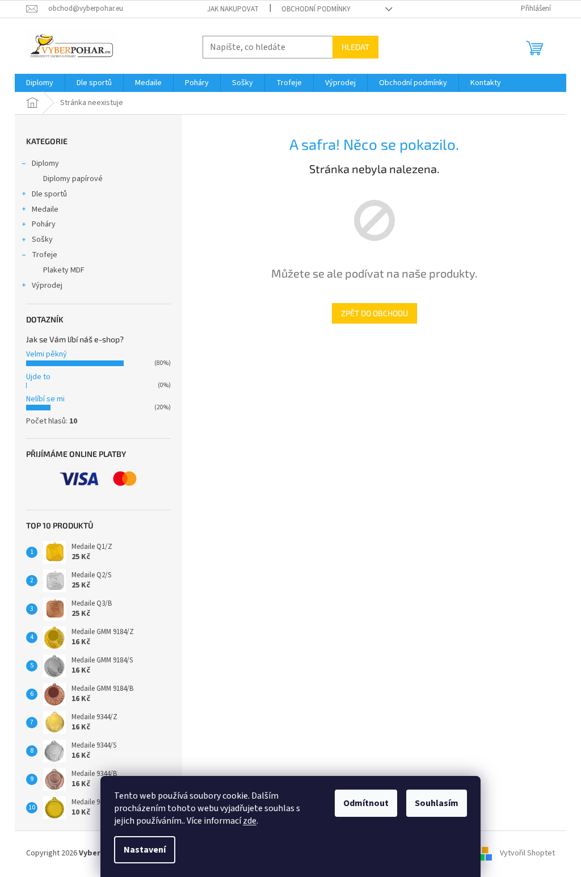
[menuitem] (40, 83)
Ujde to (38, 377)
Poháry (44, 224)
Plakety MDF (64, 270)
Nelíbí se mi (45, 399)
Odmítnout (366, 803)
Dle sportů (49, 194)
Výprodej (47, 285)
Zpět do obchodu (374, 313)
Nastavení (145, 850)
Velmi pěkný (46, 354)
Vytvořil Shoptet (527, 853)
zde (249, 821)
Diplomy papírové (73, 178)
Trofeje (44, 255)
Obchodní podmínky (316, 9)
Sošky (42, 239)
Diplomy (45, 163)
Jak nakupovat (233, 9)
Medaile (45, 209)
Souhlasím (436, 803)
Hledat (355, 47)
